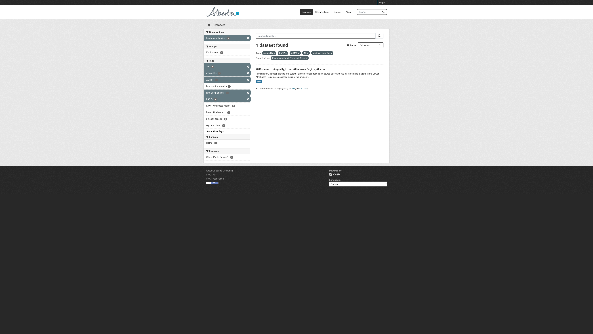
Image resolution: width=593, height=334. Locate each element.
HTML (259, 81)
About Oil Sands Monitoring (219, 170)
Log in (382, 2)
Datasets (306, 11)
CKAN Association (215, 178)
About (348, 11)
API (293, 88)
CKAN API (211, 174)
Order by (351, 45)
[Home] (208, 25)
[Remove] (274, 53)
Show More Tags (215, 131)
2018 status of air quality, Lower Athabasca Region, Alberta (290, 69)
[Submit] (383, 12)
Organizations (322, 11)
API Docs (303, 88)
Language (334, 179)
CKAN (334, 174)
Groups (337, 11)
